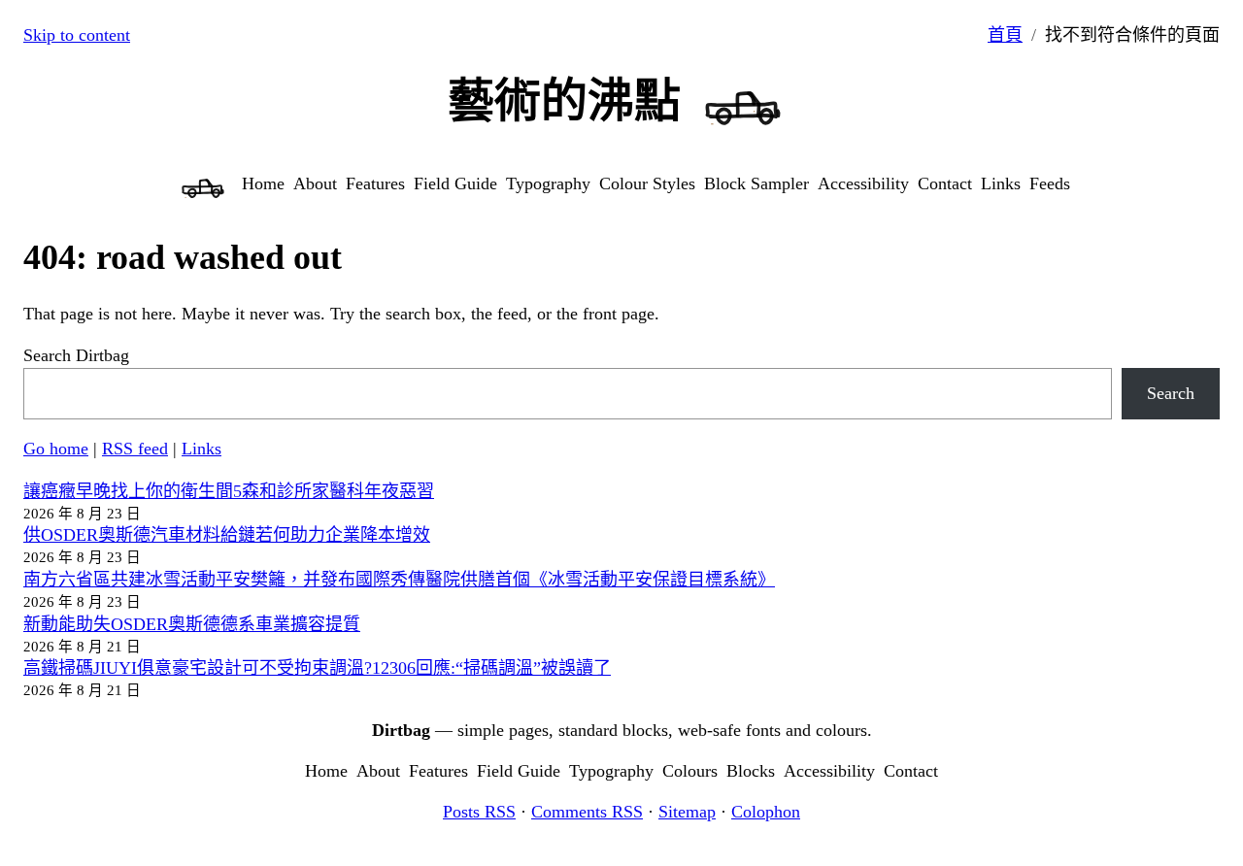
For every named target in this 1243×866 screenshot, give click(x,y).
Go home (55, 448)
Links (201, 448)
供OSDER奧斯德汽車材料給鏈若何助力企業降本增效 (226, 535)
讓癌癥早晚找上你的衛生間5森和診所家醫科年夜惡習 (228, 491)
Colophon (765, 811)
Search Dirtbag (76, 355)
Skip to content (76, 35)
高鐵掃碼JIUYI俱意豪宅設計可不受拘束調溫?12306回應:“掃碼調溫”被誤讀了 (317, 668)
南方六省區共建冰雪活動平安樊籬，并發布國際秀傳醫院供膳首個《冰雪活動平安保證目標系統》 (399, 579)
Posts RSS (479, 811)
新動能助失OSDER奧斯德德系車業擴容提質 (191, 624)
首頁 (1005, 35)
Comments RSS (587, 811)
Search (1170, 393)
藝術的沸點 (564, 100)
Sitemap (687, 811)
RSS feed (135, 448)
